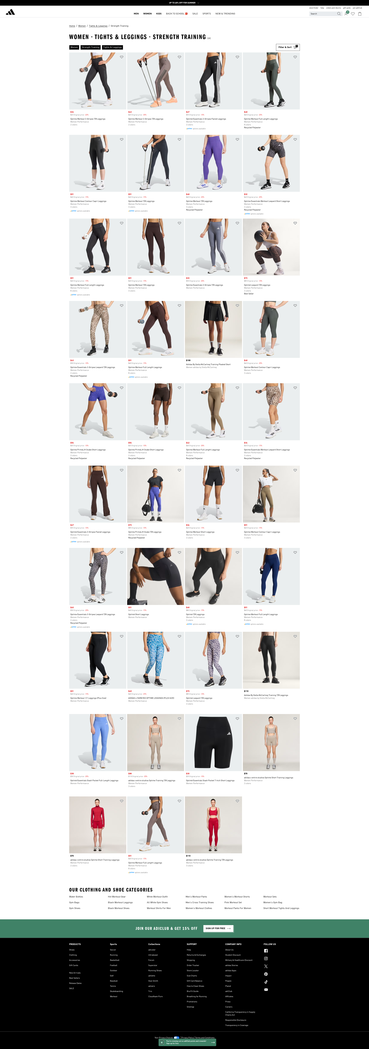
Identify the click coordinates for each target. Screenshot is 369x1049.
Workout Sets (270, 897)
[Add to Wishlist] (121, 57)
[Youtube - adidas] (282, 990)
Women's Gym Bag (272, 902)
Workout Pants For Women (237, 908)
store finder (313, 8)
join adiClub (357, 8)
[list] (172, 47)
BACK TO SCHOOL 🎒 (177, 14)
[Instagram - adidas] (282, 959)
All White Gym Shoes (157, 902)
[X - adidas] (282, 967)
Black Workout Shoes (118, 908)
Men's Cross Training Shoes (200, 902)
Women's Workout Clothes (199, 908)
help (322, 8)
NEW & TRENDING (225, 14)
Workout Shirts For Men (159, 908)
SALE (195, 14)
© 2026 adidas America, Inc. (184, 1045)
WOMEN (147, 14)
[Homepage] (10, 12)
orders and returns (333, 8)
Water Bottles (76, 897)
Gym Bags (74, 902)
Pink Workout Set (233, 902)
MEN (136, 14)
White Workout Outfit (157, 897)
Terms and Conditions (204, 1038)
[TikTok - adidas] (282, 982)
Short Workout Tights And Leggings (281, 908)
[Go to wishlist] (352, 13)
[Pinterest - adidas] (282, 974)
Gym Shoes (74, 908)
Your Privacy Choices (164, 1038)
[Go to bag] (359, 13)
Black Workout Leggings (120, 902)
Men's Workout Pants (196, 897)
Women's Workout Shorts (237, 897)
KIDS (158, 14)
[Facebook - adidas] (282, 951)
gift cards (347, 8)
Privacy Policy (187, 1038)
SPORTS (207, 14)
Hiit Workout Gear (117, 897)
